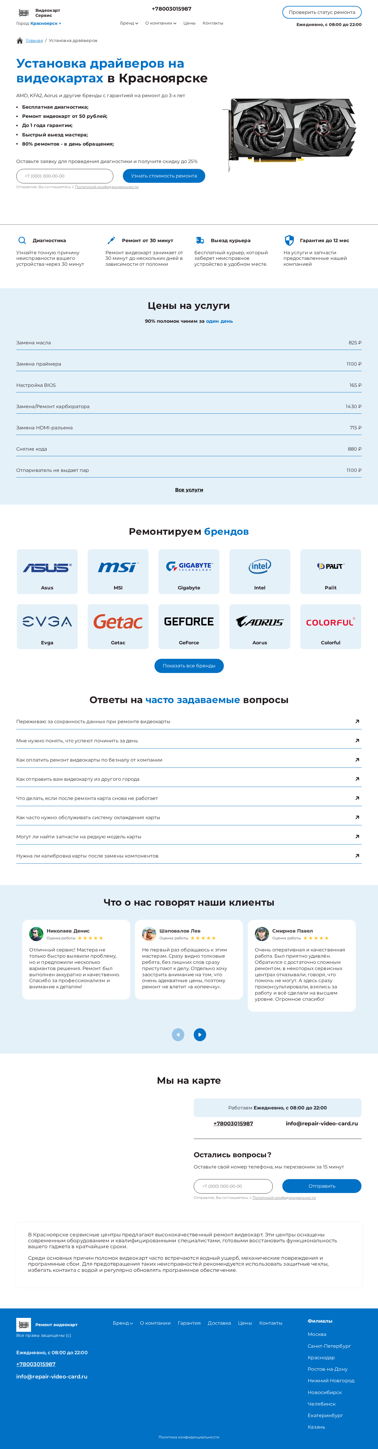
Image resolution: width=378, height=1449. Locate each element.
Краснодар (321, 1357)
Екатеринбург (325, 1415)
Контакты (213, 23)
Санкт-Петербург (329, 1346)
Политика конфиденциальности (189, 1437)
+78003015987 (171, 9)
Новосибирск (325, 1392)
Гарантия (189, 1323)
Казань (316, 1427)
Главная (34, 40)
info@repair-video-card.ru (322, 1124)
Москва (317, 1334)
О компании (158, 23)
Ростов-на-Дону (327, 1369)
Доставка (219, 1323)
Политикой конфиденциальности (107, 187)
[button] (200, 1034)
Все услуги (189, 490)
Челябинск (321, 1404)
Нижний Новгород (331, 1380)
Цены (189, 23)
